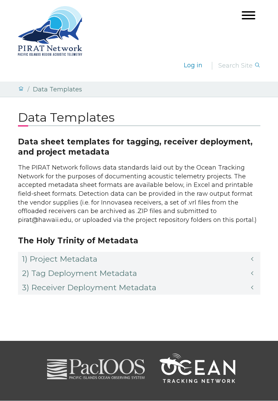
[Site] (50, 31)
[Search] (257, 66)
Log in (193, 65)
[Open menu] (248, 16)
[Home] (21, 89)
